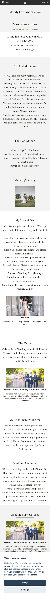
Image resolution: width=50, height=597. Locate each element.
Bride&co (25, 318)
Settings (25, 590)
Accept (25, 582)
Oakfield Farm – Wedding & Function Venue (25, 390)
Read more (32, 575)
